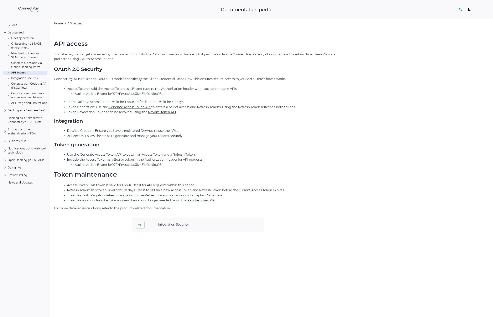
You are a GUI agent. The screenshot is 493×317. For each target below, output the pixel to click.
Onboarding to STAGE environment (26, 45)
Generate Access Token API (129, 107)
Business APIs (17, 141)
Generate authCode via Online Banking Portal (26, 65)
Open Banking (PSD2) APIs (26, 160)
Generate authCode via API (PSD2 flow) (29, 85)
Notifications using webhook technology (27, 150)
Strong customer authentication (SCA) (22, 131)
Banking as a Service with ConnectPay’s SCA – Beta (25, 120)
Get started (16, 32)
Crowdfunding (17, 175)
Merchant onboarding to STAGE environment (27, 55)
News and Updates (20, 182)
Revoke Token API (162, 112)
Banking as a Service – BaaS (26, 110)
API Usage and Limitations (29, 103)
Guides (12, 25)
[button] (460, 9)
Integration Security (24, 78)
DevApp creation (22, 38)
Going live (14, 167)
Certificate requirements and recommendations (27, 95)
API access (18, 72)
